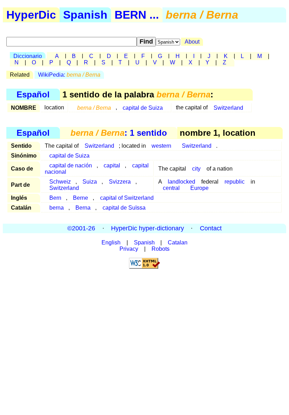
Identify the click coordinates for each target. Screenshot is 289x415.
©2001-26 (81, 228)
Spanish (85, 14)
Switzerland (228, 107)
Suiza (89, 182)
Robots (161, 249)
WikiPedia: (69, 75)
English (111, 242)
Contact (211, 228)
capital (112, 165)
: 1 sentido (118, 133)
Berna (83, 208)
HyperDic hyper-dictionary (147, 228)
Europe (199, 188)
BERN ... (137, 14)
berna (56, 208)
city (196, 169)
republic (235, 182)
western (161, 146)
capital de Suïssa (124, 208)
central (171, 188)
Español (33, 94)
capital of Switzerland (127, 198)
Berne (80, 198)
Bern (55, 198)
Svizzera (120, 182)
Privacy (128, 249)
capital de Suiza (143, 107)
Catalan (177, 242)
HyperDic (31, 14)
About (192, 42)
